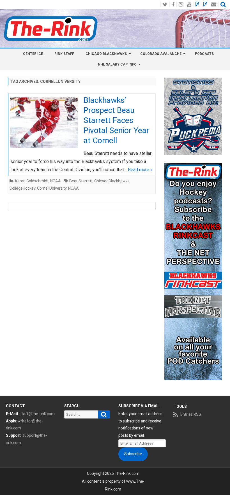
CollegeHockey (22, 188)
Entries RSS (190, 414)
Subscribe (133, 454)
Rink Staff (64, 54)
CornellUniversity (51, 188)
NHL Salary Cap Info (117, 64)
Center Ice (33, 54)
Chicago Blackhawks (106, 54)
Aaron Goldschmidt (32, 181)
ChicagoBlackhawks (112, 181)
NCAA (55, 181)
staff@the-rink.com (37, 414)
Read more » (140, 169)
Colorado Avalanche (160, 54)
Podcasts (204, 54)
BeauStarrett (81, 181)
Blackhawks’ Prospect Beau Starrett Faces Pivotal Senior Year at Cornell (116, 120)
